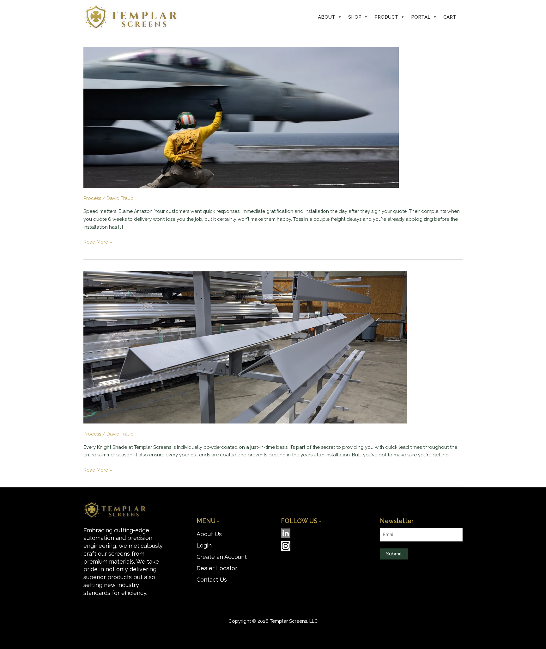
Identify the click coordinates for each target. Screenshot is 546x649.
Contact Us (212, 579)
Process (92, 198)
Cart (449, 17)
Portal (420, 17)
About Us (209, 534)
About (326, 17)
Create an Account (222, 556)
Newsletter (397, 521)
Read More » (97, 241)
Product (386, 17)
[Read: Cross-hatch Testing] (245, 347)
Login (204, 545)
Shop (354, 17)
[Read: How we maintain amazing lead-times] (241, 117)
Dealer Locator (217, 568)
